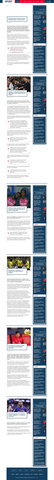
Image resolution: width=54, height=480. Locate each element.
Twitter (48, 1)
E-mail (49, 1)
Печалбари (37, 1)
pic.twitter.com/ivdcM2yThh (18, 50)
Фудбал (17, 1)
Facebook (46, 1)
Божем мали (30, 1)
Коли (34, 1)
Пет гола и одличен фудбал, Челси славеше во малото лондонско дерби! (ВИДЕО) (37, 39)
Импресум (40, 470)
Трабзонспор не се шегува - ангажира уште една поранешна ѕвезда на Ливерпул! (39, 51)
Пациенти (41, 1)
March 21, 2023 (20, 52)
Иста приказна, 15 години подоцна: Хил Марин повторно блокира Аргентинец (37, 29)
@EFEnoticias (12, 50)
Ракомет (21, 1)
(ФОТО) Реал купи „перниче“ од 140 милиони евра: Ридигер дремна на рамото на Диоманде (39, 60)
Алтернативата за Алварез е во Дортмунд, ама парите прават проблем (37, 34)
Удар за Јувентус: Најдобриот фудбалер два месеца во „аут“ (38, 57)
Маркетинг (33, 470)
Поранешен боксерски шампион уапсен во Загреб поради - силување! (39, 47)
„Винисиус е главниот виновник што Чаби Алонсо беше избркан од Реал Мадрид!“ (37, 17)
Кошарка (25, 1)
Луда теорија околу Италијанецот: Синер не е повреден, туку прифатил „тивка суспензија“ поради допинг (37, 23)
